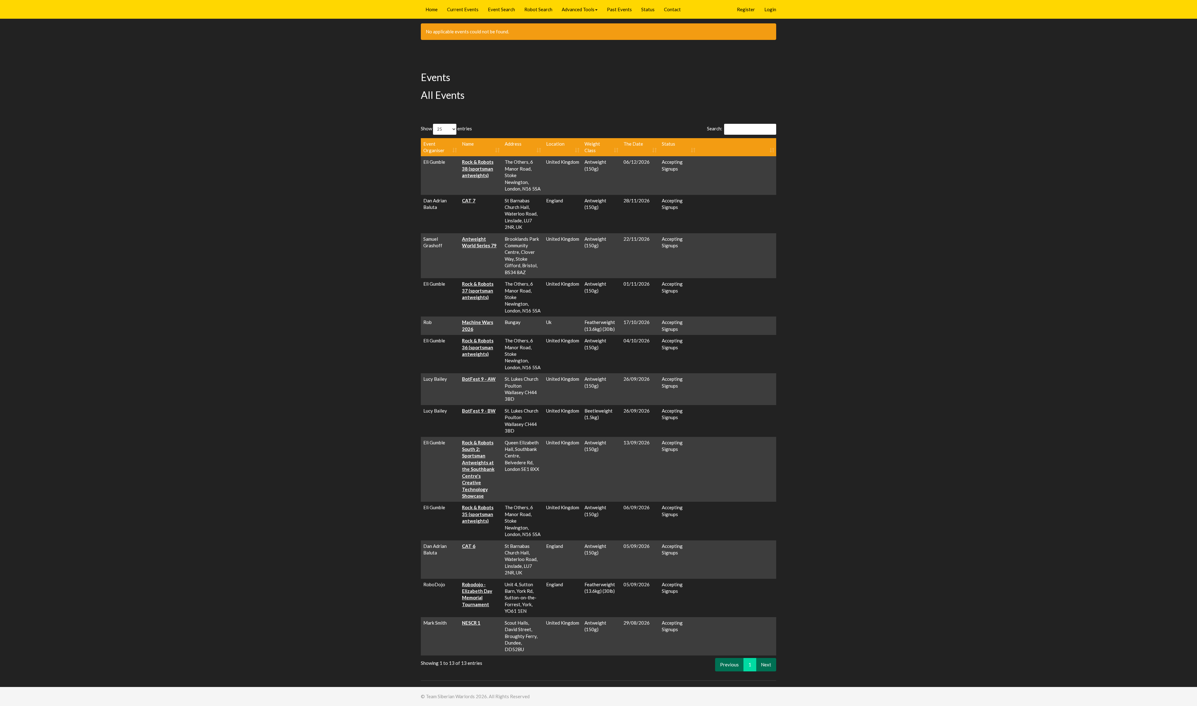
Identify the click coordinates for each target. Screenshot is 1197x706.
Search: (714, 128)
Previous (729, 664)
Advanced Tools (578, 9)
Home (431, 9)
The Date (633, 144)
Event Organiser (434, 147)
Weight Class (592, 147)
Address (513, 144)
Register (746, 9)
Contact (672, 9)
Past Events (619, 9)
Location (555, 144)
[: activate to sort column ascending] (737, 147)
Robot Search (538, 9)
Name (468, 144)
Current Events (462, 9)
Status (648, 9)
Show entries (446, 128)
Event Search (501, 9)
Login (770, 9)
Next (766, 664)
